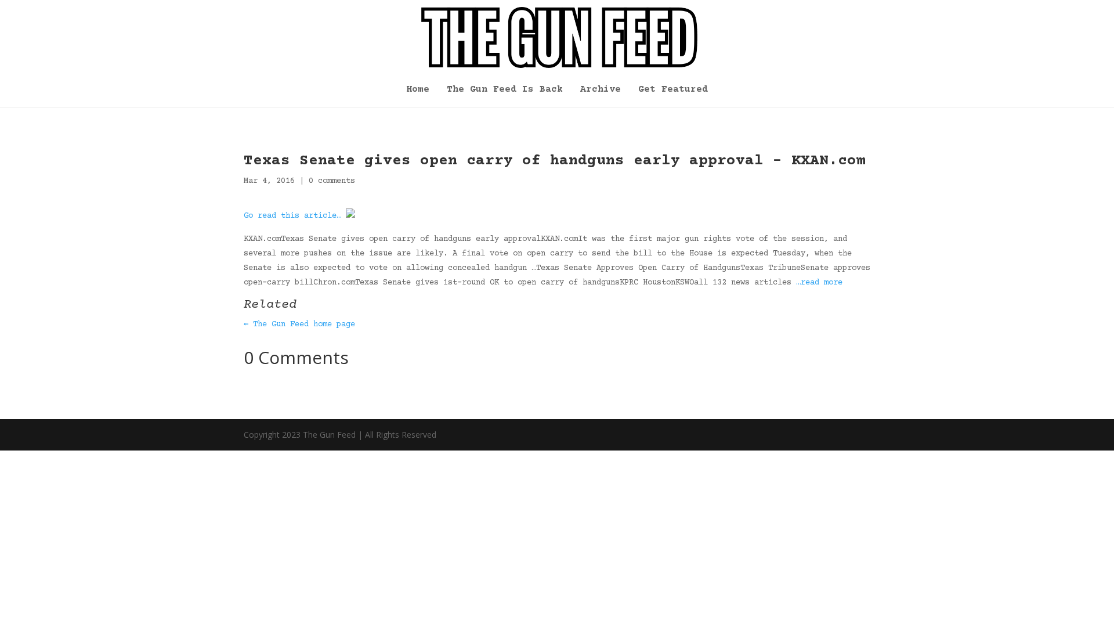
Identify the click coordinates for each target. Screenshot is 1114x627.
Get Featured (673, 90)
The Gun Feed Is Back (505, 90)
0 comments (332, 181)
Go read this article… (292, 216)
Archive (600, 90)
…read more (819, 282)
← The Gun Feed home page (299, 324)
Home (417, 90)
